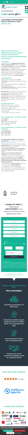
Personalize (10, 433)
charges (14, 108)
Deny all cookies (20, 430)
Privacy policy (18, 433)
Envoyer (14, 257)
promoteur (16, 148)
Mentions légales (5, 268)
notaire (6, 106)
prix (14, 109)
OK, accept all (8, 430)
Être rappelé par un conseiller (14, 274)
